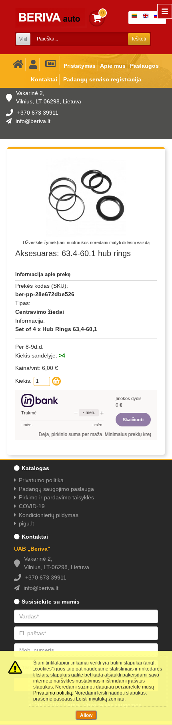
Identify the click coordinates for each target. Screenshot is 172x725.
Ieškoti (139, 39)
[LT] (136, 17)
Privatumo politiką (52, 693)
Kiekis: (23, 381)
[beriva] (51, 18)
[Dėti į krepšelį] (56, 381)
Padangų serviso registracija (102, 79)
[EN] (147, 17)
